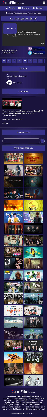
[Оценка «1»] (3, 50)
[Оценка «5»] (12, 50)
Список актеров (8, 52)
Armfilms (10, 13)
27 (35, 61)
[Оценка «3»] (7, 50)
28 (30, 61)
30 (19, 61)
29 (25, 61)
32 (9, 61)
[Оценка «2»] (5, 50)
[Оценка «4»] (10, 50)
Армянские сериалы (20, 13)
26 (40, 61)
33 (4, 61)
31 (14, 61)
